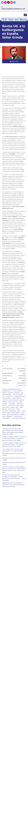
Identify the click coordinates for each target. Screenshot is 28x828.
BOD (4, 396)
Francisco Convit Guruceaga (10, 400)
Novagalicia (13, 411)
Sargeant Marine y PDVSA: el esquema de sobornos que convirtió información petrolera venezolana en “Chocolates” (13, 484)
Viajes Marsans (7, 418)
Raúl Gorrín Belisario (13, 414)
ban (13, 69)
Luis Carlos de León (13, 405)
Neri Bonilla (11, 409)
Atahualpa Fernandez (14, 392)
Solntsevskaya (18, 416)
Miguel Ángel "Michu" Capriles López (13, 406)
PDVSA (19, 411)
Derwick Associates (19, 396)
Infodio (16, 69)
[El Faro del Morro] (14, 19)
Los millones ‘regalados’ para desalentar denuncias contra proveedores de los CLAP (21, 376)
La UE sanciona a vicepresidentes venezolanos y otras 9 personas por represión (7, 375)
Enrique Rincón (16, 398)
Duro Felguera (7, 398)
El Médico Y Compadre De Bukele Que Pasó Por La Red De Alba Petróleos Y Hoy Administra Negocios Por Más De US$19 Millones (14, 438)
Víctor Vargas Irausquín (18, 418)
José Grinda (12, 403)
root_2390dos (14, 65)
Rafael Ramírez (16, 412)
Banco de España (17, 394)
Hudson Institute (13, 401)
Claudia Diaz (9, 396)
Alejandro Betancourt (14, 389)
